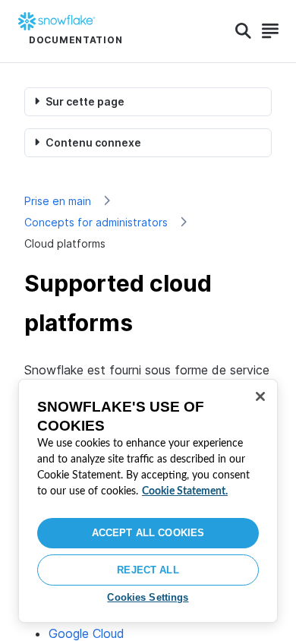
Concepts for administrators (96, 222)
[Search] (243, 31)
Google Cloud (86, 633)
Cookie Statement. (185, 491)
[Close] (260, 396)
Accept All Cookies (148, 532)
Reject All (147, 570)
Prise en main (57, 200)
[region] (148, 501)
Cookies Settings (147, 597)
